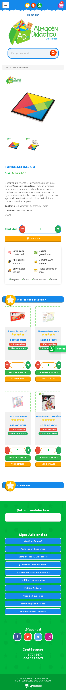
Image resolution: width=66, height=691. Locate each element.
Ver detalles (17, 379)
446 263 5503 (33, 658)
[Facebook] (17, 637)
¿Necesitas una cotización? (33, 564)
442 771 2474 (33, 15)
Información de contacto (33, 611)
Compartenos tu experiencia (33, 557)
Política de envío (33, 588)
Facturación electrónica (33, 549)
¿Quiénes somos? (33, 541)
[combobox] (33, 53)
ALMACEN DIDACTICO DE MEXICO (33, 681)
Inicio (6, 67)
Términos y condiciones (33, 604)
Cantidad (11, 229)
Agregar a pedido (18, 372)
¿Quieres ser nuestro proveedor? (33, 572)
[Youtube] (28, 637)
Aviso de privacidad (33, 596)
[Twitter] (38, 637)
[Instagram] (49, 637)
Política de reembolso (33, 580)
